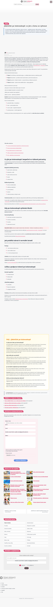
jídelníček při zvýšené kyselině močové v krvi (39, 510)
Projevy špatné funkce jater (39, 502)
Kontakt (28, 545)
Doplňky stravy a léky (8, 543)
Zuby (5, 537)
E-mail (6, 428)
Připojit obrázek (9, 453)
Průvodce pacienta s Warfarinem (11, 407)
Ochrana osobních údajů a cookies (8, 588)
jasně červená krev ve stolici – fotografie (34, 230)
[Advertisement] (26, 13)
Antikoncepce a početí (31, 534)
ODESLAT (26, 568)
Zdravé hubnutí (30, 522)
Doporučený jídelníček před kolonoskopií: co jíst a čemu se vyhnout (32, 203)
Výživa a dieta (29, 528)
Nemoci (5, 534)
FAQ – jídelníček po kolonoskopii (13, 155)
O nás (2, 583)
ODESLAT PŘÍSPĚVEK (21, 460)
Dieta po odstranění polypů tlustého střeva (39, 494)
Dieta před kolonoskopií (20, 236)
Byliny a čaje (6, 540)
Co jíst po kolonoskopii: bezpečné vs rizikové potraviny (18, 145)
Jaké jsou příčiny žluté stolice (11, 405)
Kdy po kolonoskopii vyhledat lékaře (14, 148)
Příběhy (28, 540)
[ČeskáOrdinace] (26, 2)
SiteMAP (3, 590)
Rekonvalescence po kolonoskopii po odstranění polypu (41, 490)
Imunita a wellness (8, 545)
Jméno (6, 424)
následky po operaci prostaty (10, 510)
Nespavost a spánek (31, 525)
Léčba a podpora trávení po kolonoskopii (15, 152)
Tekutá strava (13, 498)
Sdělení (6, 435)
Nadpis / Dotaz (8, 421)
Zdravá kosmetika (7, 528)
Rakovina (29, 531)
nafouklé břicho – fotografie (39, 65)
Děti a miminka (7, 531)
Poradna (6, 525)
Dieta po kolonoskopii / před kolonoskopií (39, 485)
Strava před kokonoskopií (16, 480)
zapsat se (23, 565)
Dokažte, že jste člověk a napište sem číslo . (16, 431)
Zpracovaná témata (31, 543)
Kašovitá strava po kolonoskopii (21, 299)
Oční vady (29, 537)
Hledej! (37, 4)
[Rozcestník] (51, 2)
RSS (2, 592)
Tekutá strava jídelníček (15, 493)
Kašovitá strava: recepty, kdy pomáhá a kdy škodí (17, 485)
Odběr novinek (4, 584)
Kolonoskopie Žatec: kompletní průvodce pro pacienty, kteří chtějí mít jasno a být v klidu (18, 490)
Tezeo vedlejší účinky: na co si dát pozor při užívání (15, 400)
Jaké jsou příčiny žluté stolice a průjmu (13, 403)
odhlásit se (31, 565)
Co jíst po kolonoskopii (11, 262)
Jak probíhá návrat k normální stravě (14, 150)
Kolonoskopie (36, 480)
